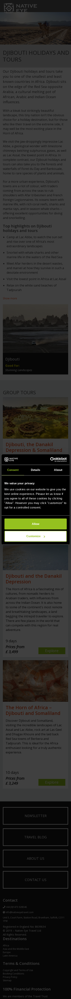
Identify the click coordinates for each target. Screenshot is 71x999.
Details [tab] (35, 469)
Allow (35, 523)
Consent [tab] (13, 469)
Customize (33, 536)
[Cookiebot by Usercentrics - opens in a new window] (50, 459)
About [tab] (58, 469)
